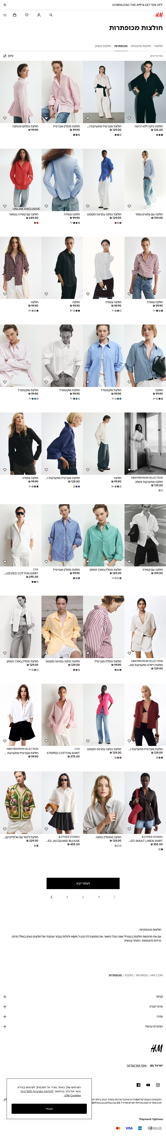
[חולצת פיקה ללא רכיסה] (145, 92)
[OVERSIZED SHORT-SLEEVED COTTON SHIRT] (21, 535)
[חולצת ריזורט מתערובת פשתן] (145, 627)
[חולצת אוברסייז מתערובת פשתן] (21, 715)
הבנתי (49, 1108)
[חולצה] (62, 268)
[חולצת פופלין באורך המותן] (104, 535)
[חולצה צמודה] (62, 180)
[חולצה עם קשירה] (145, 535)
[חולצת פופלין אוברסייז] (62, 92)
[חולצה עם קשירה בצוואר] (21, 180)
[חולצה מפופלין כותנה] (104, 802)
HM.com (156, 975)
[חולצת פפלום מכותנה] (21, 92)
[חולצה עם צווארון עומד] (145, 180)
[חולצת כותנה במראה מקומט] (104, 180)
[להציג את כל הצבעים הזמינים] (159, 134)
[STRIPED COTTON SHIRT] (62, 715)
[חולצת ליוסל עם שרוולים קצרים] (21, 802)
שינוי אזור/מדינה (137, 1066)
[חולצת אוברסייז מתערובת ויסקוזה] (104, 92)
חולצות (129, 975)
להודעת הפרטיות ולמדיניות (37, 1091)
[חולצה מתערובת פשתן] (145, 444)
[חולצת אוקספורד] (104, 355)
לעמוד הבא (83, 883)
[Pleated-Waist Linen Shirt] (145, 802)
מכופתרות (115, 975)
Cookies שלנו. (72, 1095)
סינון (11, 56)
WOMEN (142, 975)
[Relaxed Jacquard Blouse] (62, 802)
